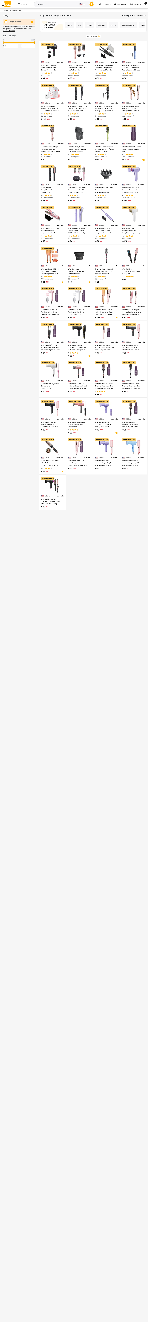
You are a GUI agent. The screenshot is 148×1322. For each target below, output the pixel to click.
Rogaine (89, 25)
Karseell (69, 25)
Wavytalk (59, 457)
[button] (105, 4)
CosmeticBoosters (128, 25)
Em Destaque (139, 15)
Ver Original (92, 36)
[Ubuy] (6, 4)
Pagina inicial (8, 10)
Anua (79, 25)
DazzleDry (101, 25)
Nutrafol (113, 25)
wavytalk (60, 62)
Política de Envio (9, 31)
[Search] (91, 4)
